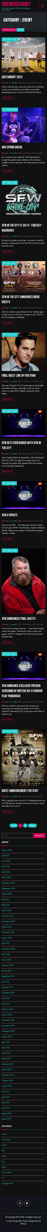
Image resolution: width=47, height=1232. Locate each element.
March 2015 (6, 1058)
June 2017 (5, 981)
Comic (4, 1134)
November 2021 (8, 932)
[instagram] (20, 1203)
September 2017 (8, 976)
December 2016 (8, 992)
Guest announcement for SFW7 (20, 791)
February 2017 (7, 987)
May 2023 (6, 905)
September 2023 (8, 888)
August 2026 (7, 850)
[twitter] (27, 1203)
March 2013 (6, 1119)
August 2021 (7, 938)
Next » (32, 825)
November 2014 (8, 1075)
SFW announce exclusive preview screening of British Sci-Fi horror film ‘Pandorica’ (22, 691)
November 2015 (8, 1025)
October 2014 (7, 1080)
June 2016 (6, 998)
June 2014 (6, 1097)
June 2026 (6, 861)
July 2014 (5, 1091)
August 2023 (7, 894)
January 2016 (7, 1014)
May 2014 (5, 1102)
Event (6, 83)
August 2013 (7, 1113)
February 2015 (7, 1064)
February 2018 (7, 965)
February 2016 (7, 1009)
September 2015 (8, 1031)
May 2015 (5, 1047)
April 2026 (6, 872)
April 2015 (6, 1053)
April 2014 (6, 1108)
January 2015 (7, 1069)
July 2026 (5, 855)
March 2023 (6, 910)
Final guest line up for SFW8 (19, 375)
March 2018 (6, 960)
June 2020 (6, 954)
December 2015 (8, 1020)
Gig (3, 1161)
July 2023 (5, 899)
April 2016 (6, 1003)
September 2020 (8, 949)
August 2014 (7, 1086)
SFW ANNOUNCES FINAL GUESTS (18, 619)
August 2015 (7, 1036)
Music (4, 1167)
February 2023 (7, 916)
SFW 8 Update (9, 515)
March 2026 (6, 877)
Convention (6, 1139)
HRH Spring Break (12, 147)
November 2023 (8, 883)
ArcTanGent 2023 (12, 77)
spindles (15, 83)
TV (3, 1178)
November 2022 (8, 921)
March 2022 (6, 927)
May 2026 (6, 866)
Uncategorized (7, 1183)
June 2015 (6, 1042)
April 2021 (6, 943)
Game (4, 1156)
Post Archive (7, 1172)
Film (3, 1150)
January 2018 (7, 970)
